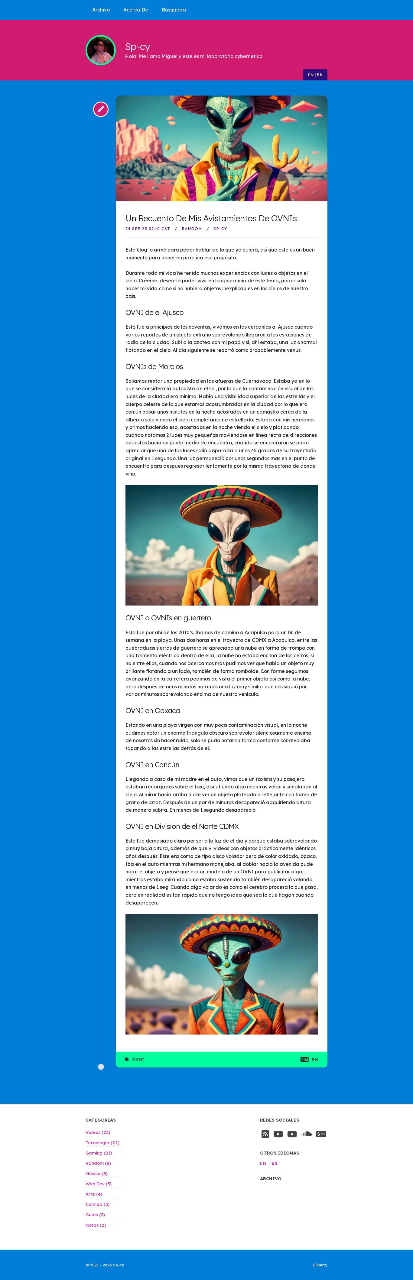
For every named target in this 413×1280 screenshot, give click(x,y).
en (311, 74)
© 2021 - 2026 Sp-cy (105, 1264)
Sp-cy (137, 46)
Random (192, 228)
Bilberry (320, 1264)
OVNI (138, 1059)
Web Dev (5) (99, 1184)
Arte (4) (94, 1194)
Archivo (101, 10)
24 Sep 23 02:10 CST (147, 228)
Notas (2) (96, 1225)
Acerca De (135, 10)
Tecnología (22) (102, 1142)
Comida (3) (97, 1204)
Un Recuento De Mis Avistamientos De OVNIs (211, 218)
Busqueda (174, 10)
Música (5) (97, 1173)
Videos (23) (98, 1132)
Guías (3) (95, 1214)
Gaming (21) (99, 1153)
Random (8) (98, 1163)
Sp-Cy (220, 228)
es (320, 74)
